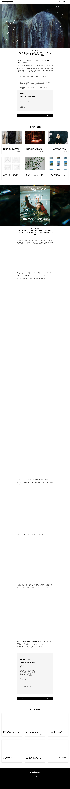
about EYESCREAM (24, 786)
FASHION (26, 783)
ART (3, 146)
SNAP (40, 782)
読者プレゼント (41, 786)
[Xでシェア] (23, 115)
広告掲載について (29, 786)
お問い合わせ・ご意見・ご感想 (35, 786)
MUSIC (31, 783)
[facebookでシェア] (35, 115)
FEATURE (31, 782)
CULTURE (39, 783)
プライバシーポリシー (45, 786)
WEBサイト (34, 651)
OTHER (44, 783)
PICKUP (35, 782)
